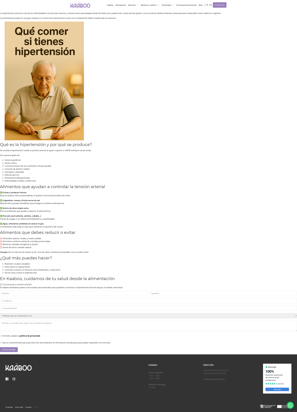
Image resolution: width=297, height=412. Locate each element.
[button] (290, 405)
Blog (200, 5)
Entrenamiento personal (186, 5)
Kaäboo (110, 5)
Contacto (28, 407)
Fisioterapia (166, 5)
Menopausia (121, 5)
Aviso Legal (19, 407)
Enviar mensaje (8, 350)
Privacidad (9, 407)
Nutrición (132, 5)
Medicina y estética (149, 5)
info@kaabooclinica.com (214, 379)
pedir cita (219, 5)
